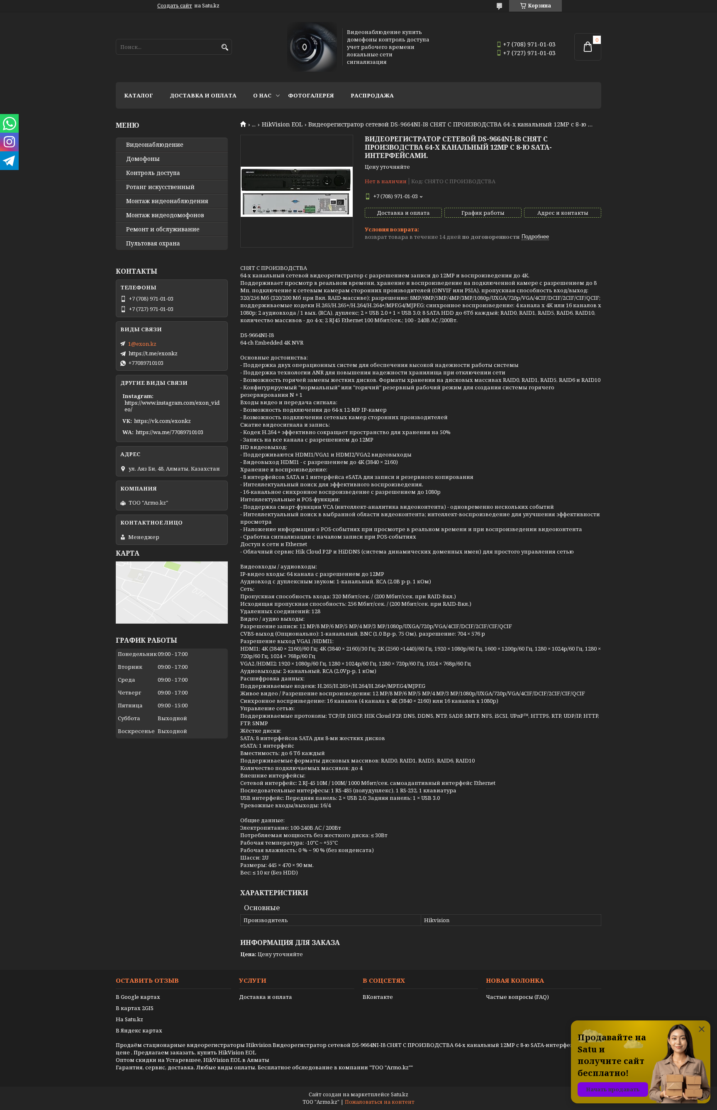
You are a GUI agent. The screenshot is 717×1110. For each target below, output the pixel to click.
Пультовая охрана (153, 243)
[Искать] (224, 47)
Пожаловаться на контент (380, 1101)
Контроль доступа (153, 173)
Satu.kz (399, 1094)
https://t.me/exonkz (153, 353)
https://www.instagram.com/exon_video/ (171, 406)
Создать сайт (174, 6)
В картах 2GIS (135, 1008)
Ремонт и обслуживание (163, 229)
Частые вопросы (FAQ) (517, 997)
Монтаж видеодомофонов (165, 215)
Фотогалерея (311, 95)
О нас (262, 95)
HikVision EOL (282, 124)
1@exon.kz (142, 343)
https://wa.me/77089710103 (169, 432)
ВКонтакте (378, 997)
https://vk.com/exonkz (162, 421)
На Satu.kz (129, 1019)
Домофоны (143, 159)
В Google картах (138, 997)
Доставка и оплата (203, 95)
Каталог (138, 95)
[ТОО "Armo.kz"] (312, 47)
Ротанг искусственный (160, 187)
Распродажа (372, 95)
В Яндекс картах (139, 1030)
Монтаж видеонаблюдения (167, 201)
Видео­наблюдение (154, 144)
